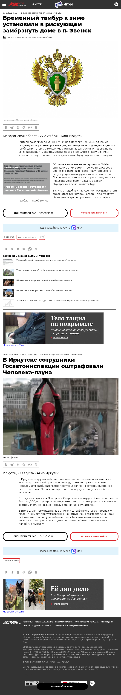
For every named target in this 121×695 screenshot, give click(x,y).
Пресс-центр (107, 622)
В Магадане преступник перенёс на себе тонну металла (44, 280)
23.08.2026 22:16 (10, 355)
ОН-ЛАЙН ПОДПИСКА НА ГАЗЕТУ (37, 626)
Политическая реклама (86, 622)
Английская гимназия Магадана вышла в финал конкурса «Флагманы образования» (57, 300)
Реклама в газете (63, 622)
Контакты (27, 622)
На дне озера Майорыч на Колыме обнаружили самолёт (44, 290)
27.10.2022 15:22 (10, 13)
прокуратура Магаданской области (20, 120)
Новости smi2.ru (13, 345)
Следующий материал (62, 686)
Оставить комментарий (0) (94, 213)
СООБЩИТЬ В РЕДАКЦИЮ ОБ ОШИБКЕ (71, 626)
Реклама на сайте (44, 622)
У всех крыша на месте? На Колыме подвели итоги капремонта (47, 270)
